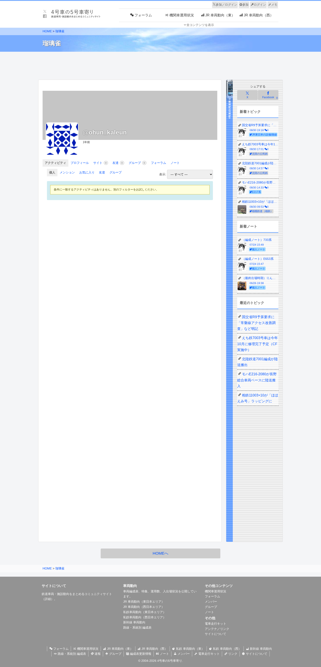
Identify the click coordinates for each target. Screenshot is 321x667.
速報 (97, 653)
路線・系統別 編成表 (137, 627)
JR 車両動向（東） (119, 648)
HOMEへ (160, 553)
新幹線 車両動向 (134, 622)
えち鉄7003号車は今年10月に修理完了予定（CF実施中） (257, 344)
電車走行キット (215, 623)
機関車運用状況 (215, 591)
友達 (117, 163)
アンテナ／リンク (217, 629)
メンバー (211, 601)
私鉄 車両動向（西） (226, 648)
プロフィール (80, 163)
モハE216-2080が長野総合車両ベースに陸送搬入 (257, 380)
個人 (52, 172)
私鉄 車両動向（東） (189, 648)
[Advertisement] (160, 64)
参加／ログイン (226, 4)
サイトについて (215, 634)
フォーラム (158, 163)
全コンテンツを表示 (200, 25)
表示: (162, 174)
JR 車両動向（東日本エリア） (143, 601)
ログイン (260, 4)
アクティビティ (55, 163)
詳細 (48, 599)
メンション (67, 172)
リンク (232, 653)
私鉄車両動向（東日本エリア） (144, 612)
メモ (274, 4)
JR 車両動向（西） (154, 648)
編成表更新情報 (140, 653)
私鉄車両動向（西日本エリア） (144, 617)
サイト (100, 163)
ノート (175, 163)
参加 (245, 4)
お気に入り (87, 172)
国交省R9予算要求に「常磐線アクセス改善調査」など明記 (256, 323)
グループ (137, 163)
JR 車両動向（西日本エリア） (143, 607)
